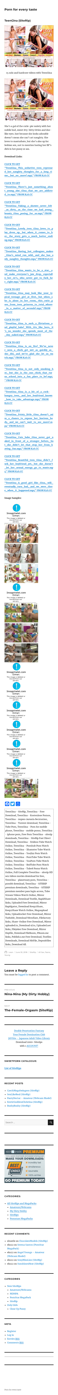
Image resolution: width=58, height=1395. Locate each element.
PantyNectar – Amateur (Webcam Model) (29, 1098)
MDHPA (14, 1293)
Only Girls (12, 1305)
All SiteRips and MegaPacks (21, 1203)
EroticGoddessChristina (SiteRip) (24, 1102)
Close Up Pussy (18, 1308)
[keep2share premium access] (24, 1165)
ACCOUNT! (32, 1045)
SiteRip (33, 952)
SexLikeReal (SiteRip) (18, 1094)
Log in (10, 1335)
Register (11, 1331)
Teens (47, 952)
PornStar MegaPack (20, 1297)
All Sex (41, 952)
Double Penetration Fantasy (29, 1030)
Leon (11, 952)
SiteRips (14, 1214)
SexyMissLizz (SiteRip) (29, 1260)
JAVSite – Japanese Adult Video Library (29, 1038)
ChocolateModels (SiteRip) (33, 1241)
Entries (13, 1338)
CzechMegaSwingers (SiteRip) (23, 1090)
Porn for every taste (20, 9)
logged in (23, 974)
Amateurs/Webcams (20, 1207)
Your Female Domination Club (29, 1034)
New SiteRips (14, 1286)
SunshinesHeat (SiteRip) (30, 1263)
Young (7, 955)
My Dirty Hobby (18, 1211)
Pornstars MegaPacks (21, 1218)
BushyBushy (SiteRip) (18, 1105)
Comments (15, 1342)
